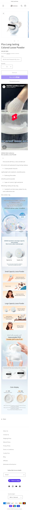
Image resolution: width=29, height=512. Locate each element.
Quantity (3, 63)
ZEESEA (12, 509)
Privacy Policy (6, 446)
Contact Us (6, 434)
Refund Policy (6, 442)
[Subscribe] (23, 475)
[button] (3, 6)
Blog (4, 457)
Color (2, 56)
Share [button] (4, 419)
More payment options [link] (14, 81)
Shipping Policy (7, 438)
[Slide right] (18, 41)
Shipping (8, 53)
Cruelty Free (6, 453)
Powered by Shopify (18, 509)
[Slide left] (11, 41)
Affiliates (5, 460)
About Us (5, 431)
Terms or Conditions (8, 449)
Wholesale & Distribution (9, 464)
